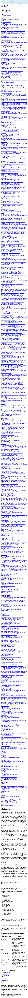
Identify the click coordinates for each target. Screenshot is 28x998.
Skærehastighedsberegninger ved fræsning (10, 799)
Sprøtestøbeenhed (5, 229)
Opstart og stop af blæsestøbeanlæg (9, 573)
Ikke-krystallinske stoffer (6, 41)
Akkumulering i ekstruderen (18, 578)
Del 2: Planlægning (13, 322)
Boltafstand (7, 262)
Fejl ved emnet (4, 666)
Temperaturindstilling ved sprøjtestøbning (10, 423)
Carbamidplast (4, 142)
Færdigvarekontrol (23, 698)
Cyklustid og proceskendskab (12, 287)
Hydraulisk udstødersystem (19, 374)
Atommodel (3, 32)
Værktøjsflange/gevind (6, 453)
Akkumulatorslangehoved (6, 578)
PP (7, 426)
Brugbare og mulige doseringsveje (14, 240)
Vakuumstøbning (13, 685)
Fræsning (3, 797)
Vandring (25, 560)
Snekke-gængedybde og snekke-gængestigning (11, 238)
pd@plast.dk (3, 995)
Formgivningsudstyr (5, 731)
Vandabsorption (9, 84)
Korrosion (9, 170)
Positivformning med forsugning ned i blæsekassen (12, 602)
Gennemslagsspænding (6, 80)
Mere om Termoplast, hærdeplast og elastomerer (16, 42)
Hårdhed (3, 76)
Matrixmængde (18, 155)
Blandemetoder (4, 719)
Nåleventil (24, 365)
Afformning (6, 615)
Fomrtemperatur (11, 637)
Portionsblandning (5, 720)
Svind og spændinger (10, 531)
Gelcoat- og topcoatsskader (18, 700)
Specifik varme (19, 71)
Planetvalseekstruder (5, 517)
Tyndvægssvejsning (5, 788)
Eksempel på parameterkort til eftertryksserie (11, 336)
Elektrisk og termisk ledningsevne (8, 169)
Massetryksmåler (12, 478)
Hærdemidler (4, 127)
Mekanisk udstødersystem (6, 374)
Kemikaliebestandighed (18, 84)
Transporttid (7, 717)
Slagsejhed (7, 76)
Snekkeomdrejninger (17, 249)
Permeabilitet (16, 85)
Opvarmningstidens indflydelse (8, 632)
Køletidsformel (23, 269)
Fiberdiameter (4, 165)
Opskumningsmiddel (5, 436)
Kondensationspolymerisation (18, 37)
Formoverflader (10, 620)
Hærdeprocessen (11, 124)
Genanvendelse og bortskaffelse (8, 193)
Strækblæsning (17, 589)
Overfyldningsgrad (14, 717)
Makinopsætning (4, 726)
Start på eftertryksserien (13, 334)
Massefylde (3, 84)
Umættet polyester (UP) (6, 122)
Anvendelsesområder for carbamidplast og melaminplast (13, 147)
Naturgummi (12, 762)
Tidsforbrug (7, 280)
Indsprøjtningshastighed (6, 330)
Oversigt (13, 156)
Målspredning (22, 352)
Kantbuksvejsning (23, 787)
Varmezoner (20, 453)
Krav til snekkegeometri (6, 463)
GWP (4, 744)
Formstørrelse (4, 651)
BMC (2, 755)
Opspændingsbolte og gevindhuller (8, 260)
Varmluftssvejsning (5, 786)
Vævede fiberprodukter (10, 151)
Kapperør (19, 507)
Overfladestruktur (5, 411)
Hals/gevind (24, 566)
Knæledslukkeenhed (20, 222)
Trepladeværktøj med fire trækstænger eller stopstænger (13, 389)
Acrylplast (3, 107)
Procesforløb (3, 614)
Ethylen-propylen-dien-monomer (8, 778)
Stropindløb (20, 364)
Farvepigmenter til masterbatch (8, 433)
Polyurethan (3, 138)
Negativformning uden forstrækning (9, 605)
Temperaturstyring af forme (7, 654)
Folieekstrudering (4, 520)
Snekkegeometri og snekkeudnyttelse (9, 237)
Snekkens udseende (5, 482)
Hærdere (23, 134)
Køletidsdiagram (15, 269)
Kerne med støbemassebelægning (15, 648)
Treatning (13, 522)
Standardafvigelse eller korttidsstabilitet (9, 352)
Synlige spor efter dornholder (13, 499)
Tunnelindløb (10, 362)
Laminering (16, 542)
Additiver (15, 747)
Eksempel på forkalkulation (7, 277)
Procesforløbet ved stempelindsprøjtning (10, 214)
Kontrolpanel (4, 467)
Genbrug (3, 195)
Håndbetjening (13, 302)
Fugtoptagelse (19, 169)
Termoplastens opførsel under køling (9, 640)
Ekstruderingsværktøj (5, 480)
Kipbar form (3, 580)
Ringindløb (3, 365)
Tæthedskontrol (18, 570)
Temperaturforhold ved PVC (19, 476)
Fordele (2, 764)
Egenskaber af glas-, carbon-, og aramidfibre (11, 167)
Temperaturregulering (5, 392)
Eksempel (3, 197)
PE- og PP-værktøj (11, 530)
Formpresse (17, 757)
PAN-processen (12, 162)
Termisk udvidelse (12, 71)
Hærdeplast (3, 121)
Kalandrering (22, 542)
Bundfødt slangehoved (16, 558)
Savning (6, 804)
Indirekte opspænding (15, 259)
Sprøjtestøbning (4, 209)
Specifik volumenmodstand (7, 78)
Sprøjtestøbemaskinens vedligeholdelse (9, 312)
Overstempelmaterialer (6, 660)
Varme (2, 475)
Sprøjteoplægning (12, 679)
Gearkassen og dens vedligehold (8, 451)
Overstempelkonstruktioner (17, 660)
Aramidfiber (3, 166)
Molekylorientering (5, 45)
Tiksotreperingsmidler (5, 129)
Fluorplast (17, 109)
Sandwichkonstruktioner (14, 691)
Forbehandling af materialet (7, 511)
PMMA (19, 426)
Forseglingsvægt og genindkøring (8, 339)
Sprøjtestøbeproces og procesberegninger (10, 266)
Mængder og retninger (10, 152)
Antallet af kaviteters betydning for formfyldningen (14, 331)
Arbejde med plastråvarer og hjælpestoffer (10, 183)
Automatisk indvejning (14, 504)
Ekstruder (8, 445)
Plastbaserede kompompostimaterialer (9, 171)
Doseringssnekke (10, 473)
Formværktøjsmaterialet (6, 733)
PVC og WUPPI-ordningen (7, 202)
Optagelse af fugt (4, 626)
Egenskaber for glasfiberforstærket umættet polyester (12, 174)
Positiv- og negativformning (7, 597)
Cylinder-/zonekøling (12, 454)
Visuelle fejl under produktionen (8, 495)
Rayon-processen (4, 162)
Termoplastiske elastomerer (7, 116)
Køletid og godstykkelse (6, 269)
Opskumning (10, 716)
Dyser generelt (9, 526)
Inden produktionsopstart (6, 282)
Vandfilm (3, 531)
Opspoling (7, 547)
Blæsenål (3, 582)
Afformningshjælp (15, 619)
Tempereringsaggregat (14, 263)
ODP (2, 744)
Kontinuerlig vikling (21, 690)
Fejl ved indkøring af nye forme (8, 671)
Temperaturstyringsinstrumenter (14, 468)
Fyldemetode (14, 733)
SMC (4, 755)
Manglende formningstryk (12, 672)
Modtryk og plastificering (13, 245)
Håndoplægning (4, 679)
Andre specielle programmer (15, 311)
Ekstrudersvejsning (13, 786)
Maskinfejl (3, 728)
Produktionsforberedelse (6, 284)
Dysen (2, 560)
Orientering (10, 148)
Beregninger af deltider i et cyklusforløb (10, 267)
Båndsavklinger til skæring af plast (8, 805)
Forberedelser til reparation (7, 729)
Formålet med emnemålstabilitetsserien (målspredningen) (13, 347)
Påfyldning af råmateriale (10, 472)
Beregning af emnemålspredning (8, 348)
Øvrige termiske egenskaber (7, 69)
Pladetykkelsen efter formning (12, 641)
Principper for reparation (6, 700)
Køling (12, 480)
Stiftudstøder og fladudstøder (7, 377)
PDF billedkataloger (9, 19)
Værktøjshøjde (9, 285)
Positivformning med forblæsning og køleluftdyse (13, 601)
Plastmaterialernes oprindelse (12, 25)
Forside (2, 8)
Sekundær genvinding (15, 196)
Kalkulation (3, 276)
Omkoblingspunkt (9, 329)
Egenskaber (3, 99)
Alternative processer (10, 586)
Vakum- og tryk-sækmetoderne (14, 684)
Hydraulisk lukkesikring (17, 318)
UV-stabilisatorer (20, 47)
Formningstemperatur (17, 636)
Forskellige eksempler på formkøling (9, 398)
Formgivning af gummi (18, 761)
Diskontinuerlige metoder (6, 677)
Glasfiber (3, 151)
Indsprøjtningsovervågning (16, 304)
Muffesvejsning (4, 787)
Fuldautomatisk (4, 303)
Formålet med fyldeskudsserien (8, 326)
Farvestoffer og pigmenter (17, 49)
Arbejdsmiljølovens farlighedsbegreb (9, 185)
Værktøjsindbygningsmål (17, 284)
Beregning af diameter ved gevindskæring (10, 802)
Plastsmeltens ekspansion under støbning (10, 414)
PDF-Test (3, 19)
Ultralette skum (13, 709)
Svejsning (8, 525)
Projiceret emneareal (21, 271)
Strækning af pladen (5, 635)
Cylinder (17, 451)
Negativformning (4, 604)
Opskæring (8, 522)
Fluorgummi (3, 775)
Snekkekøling (7, 466)
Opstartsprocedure (5, 574)
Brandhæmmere (4, 53)
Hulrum (11, 653)
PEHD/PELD (4, 426)
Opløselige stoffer (5, 50)
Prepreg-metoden (13, 681)
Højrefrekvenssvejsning (6, 789)
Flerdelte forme (4, 569)
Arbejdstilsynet (4, 180)
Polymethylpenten (17, 91)
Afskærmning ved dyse (12, 316)
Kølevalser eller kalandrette (7, 540)
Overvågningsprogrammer (14, 303)
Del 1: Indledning (5, 322)
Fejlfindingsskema (5, 575)
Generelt (2, 730)
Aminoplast (3, 140)
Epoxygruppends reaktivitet (14, 134)
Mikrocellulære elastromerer (16, 712)
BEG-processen (19, 162)
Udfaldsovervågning (5, 306)
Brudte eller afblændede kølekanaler (9, 400)
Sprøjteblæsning (4, 591)
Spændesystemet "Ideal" (16, 262)
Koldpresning (4, 684)
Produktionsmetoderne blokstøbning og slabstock (12, 724)
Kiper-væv (9, 158)
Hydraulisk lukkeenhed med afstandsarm (17, 224)
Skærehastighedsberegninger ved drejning (10, 796)
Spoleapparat (7, 533)
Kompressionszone (9, 481)
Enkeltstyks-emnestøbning (6, 722)
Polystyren (3, 94)
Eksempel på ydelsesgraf (6, 494)
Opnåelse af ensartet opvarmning (8, 611)
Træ (1, 648)
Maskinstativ (21, 219)
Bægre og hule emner (8, 507)
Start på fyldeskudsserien (17, 330)
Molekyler (12, 31)
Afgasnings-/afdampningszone (7, 455)
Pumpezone (17, 481)
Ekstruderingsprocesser (6, 518)
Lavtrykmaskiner (22, 720)
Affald (17, 192)
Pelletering (3, 446)
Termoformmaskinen (5, 593)
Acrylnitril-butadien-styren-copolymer (14, 95)
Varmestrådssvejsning (16, 789)
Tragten (2, 472)
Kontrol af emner (4, 664)
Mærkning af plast (16, 205)
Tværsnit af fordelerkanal (14, 367)
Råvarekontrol (14, 490)
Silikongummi (4, 773)
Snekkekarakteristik (5, 484)
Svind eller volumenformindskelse (14, 405)
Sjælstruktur (19, 411)
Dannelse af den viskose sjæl (7, 407)
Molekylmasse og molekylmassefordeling (10, 44)
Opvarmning (3, 608)
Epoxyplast (3, 133)
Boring (2, 801)
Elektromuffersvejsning (13, 787)
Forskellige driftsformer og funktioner (9, 300)
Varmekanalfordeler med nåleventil (14, 365)
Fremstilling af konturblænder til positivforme (11, 657)
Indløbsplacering (4, 367)
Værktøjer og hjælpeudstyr (7, 355)
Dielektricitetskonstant (16, 80)
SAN (13, 426)
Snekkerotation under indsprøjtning (9, 309)
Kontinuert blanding (13, 720)
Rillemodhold (16, 370)
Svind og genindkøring (10, 335)
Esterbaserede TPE (7, 118)
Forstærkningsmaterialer (18, 438)
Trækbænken (18, 531)
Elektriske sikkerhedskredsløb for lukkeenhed (11, 317)
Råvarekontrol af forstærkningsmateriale (17, 697)
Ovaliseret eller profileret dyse (7, 561)
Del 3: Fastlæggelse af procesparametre (9, 325)
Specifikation (4, 490)
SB (11, 426)
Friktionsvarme (4, 477)
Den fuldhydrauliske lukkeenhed (8, 222)
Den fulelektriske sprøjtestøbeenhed (9, 231)
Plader (16, 446)
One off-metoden (4, 691)
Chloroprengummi (5, 780)
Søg (1, 22)
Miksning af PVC (16, 515)
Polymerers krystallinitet (6, 40)
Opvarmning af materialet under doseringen (15, 246)
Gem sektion (6, 13)
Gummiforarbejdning (5, 760)
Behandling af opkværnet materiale (8, 513)
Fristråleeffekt (4, 362)
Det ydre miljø (4, 189)
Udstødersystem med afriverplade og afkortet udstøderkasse (13, 385)
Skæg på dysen (7, 497)
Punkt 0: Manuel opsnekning (7, 289)
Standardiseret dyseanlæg (14, 253)
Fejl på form (20, 666)
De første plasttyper (5, 24)
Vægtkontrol (19, 560)
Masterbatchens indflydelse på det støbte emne (11, 432)
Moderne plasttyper (14, 24)
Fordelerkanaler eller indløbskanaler (14, 366)
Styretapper (10, 565)
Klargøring (3, 486)
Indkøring (7, 596)
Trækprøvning (22, 508)
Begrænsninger (7, 764)
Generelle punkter (15, 725)
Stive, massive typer (5, 708)
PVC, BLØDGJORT (9, 427)
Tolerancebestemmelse (6, 353)
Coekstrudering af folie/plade (7, 542)
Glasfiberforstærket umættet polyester (9, 173)
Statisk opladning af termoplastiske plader (15, 629)
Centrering (13, 503)
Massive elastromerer (5, 712)
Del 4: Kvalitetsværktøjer (6, 351)
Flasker (15, 507)
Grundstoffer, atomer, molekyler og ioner (10, 29)
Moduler (2, 20)
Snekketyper (23, 460)
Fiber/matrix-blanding (5, 156)
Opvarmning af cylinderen (6, 476)
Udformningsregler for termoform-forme (10, 650)
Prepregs (23, 164)
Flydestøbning (20, 309)
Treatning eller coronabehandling (8, 356)
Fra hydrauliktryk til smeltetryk (12, 248)
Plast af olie (3, 206)
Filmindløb (9, 364)
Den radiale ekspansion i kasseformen (9, 417)
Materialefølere (23, 504)
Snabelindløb (16, 362)
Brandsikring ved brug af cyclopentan (17, 742)
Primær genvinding (5, 196)
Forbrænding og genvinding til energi (9, 201)
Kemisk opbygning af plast (7, 28)
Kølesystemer (4, 397)
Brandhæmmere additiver (6, 748)
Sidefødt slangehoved (5, 558)
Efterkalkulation (8, 281)
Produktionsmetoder (5, 721)
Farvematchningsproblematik (7, 435)
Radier (13, 651)
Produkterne (3, 445)
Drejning (3, 795)
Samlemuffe (13, 533)
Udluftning (3, 734)
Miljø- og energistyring (10, 192)
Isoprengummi (4, 770)
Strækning (16, 480)
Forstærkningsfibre (5, 149)
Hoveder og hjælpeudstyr (6, 577)
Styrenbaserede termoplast (6, 93)
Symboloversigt (13, 556)
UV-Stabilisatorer (15, 440)
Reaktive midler (23, 54)
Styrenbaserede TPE (5, 117)
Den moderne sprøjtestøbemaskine (8, 215)
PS (9, 426)
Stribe (2, 588)
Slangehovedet (4, 557)
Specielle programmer (5, 307)
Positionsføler (17, 561)
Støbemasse (5, 648)
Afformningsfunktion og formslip (19, 375)
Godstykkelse (11, 583)
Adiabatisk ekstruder (10, 487)
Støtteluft (23, 561)
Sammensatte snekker (5, 462)
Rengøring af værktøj (5, 503)
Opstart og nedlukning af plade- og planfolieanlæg (13, 544)
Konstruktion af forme (6, 645)
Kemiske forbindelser (20, 31)
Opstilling (3, 596)
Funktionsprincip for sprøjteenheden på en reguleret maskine (11, 219)
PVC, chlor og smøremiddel (12, 516)
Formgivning (3, 405)
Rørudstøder (17, 377)
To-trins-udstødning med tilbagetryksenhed (10, 378)
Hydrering (7, 200)
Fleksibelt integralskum (6, 713)
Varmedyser (3, 366)
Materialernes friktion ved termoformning (18, 626)
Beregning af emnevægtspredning (17, 346)
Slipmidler (8, 440)
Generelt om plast (7, 22)
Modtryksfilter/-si (4, 478)
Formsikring (18, 568)
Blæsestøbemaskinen (5, 556)
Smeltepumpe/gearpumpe (6, 508)
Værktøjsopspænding (5, 256)
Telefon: (9, 995)
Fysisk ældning (4, 71)
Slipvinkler (9, 651)
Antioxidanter (12, 47)
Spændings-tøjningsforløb (11, 75)
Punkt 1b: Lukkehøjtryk (13, 290)
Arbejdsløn (13, 280)
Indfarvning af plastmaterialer (7, 431)
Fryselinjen (3, 522)
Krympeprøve (15, 508)
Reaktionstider (4, 716)
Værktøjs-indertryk (5, 272)
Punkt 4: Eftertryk (15, 293)
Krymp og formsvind (5, 627)
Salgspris (3, 281)
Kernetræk (10, 308)
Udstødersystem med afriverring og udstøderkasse (13, 386)
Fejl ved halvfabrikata (12, 666)
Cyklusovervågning (5, 304)
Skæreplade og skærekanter (15, 566)
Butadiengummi (4, 768)
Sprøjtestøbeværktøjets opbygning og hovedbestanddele (13, 360)
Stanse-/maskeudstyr (10, 570)
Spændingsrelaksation (22, 75)
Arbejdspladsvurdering (6, 182)
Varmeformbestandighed (14, 343)
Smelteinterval (9, 68)
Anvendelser (14, 764)
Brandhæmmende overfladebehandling (9, 55)
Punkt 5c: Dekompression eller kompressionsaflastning (12, 296)
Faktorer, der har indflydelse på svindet (9, 628)
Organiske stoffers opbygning (7, 33)
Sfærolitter (3, 42)
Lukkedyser (11, 254)
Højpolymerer (4, 34)
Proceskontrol (11, 491)
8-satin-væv (7, 160)
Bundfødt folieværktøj (15, 521)
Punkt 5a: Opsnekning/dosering (10, 295)
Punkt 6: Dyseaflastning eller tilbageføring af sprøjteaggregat (13, 297)
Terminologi (3, 25)
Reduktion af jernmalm (20, 200)
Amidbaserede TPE (16, 118)
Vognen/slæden (7, 562)
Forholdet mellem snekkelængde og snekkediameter (14, 457)
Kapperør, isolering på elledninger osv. (9, 447)
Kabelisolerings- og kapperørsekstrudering (10, 549)
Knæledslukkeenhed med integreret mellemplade (12, 227)
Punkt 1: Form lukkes (19, 289)
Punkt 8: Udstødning (12, 299)
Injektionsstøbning (5, 762)
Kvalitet (8, 490)
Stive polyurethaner (5, 707)
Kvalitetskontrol (8, 582)
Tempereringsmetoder (5, 655)
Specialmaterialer (12, 649)
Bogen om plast (18, 19)
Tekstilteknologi (4, 157)
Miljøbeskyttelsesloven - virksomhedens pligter (11, 191)
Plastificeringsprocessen (20, 473)
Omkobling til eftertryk (16, 349)
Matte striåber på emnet (15, 498)
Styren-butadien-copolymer (12, 94)
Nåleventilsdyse (4, 255)
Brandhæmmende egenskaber (17, 129)
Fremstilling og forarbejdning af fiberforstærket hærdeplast (12, 675)
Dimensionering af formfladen (7, 657)
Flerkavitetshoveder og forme (7, 589)
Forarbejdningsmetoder (11, 99)
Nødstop (25, 318)
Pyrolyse (3, 200)
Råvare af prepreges (5, 698)
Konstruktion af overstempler (7, 659)
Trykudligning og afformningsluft (13, 618)
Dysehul (8, 251)
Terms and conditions (5, 996)
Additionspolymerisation (6, 37)
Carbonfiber (3, 161)
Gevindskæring (7, 801)
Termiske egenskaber (5, 64)
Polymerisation (4, 36)
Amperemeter (4, 468)
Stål (7, 649)
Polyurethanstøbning (5, 706)
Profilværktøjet (4, 537)
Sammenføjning (4, 782)
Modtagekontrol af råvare (6, 737)
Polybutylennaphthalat (20, 108)
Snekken (20, 457)
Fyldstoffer (3, 62)
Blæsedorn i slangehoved (6, 579)
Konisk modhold (9, 370)
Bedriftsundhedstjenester (13, 180)
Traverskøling (4, 454)
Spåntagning (3, 793)
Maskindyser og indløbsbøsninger (8, 250)
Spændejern (23, 259)
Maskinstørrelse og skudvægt (7, 278)
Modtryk (3, 247)
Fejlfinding (3, 287)
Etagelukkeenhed (4, 226)
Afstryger (24, 569)
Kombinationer (4, 148)
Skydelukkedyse (12, 255)
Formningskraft (4, 637)
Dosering (3, 246)
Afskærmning (4, 316)
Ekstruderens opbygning (6, 450)
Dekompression (8, 247)
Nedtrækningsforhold (18, 526)
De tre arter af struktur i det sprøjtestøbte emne (11, 410)
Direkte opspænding (5, 259)
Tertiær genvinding (5, 198)
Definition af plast (23, 24)
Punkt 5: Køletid (10, 294)
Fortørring (21, 472)
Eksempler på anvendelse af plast (10, 27)
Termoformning (4, 592)
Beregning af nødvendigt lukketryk (8, 271)
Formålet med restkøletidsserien (14, 342)
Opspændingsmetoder (5, 258)
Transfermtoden (11, 757)
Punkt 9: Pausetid (21, 299)
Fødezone (3, 481)
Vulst (17, 530)
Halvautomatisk (20, 302)
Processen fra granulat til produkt (8, 471)
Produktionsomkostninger (21, 280)
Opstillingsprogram (5, 302)
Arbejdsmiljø (3, 176)
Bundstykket (3, 568)
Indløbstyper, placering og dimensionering (10, 361)
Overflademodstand (17, 78)
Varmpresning (4, 680)
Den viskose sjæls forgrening (7, 419)
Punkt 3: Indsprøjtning (17, 291)
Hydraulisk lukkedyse (21, 255)
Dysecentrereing (13, 251)
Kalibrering (20, 530)
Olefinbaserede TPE (14, 117)
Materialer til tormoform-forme (7, 646)
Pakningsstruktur (12, 411)
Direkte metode (4, 757)
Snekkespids (14, 463)
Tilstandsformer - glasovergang (8, 65)
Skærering (3, 570)
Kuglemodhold (23, 370)
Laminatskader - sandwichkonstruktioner (17, 703)
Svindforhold (22, 324)
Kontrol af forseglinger (6, 725)
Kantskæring (17, 543)
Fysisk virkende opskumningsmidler (9, 59)
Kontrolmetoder (4, 693)
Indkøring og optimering (6, 489)
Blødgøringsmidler (11, 58)
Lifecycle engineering (5, 207)
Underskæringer (13, 622)
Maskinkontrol (13, 738)
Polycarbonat (12, 109)
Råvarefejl (8, 728)
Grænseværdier (4, 184)
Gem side (5, 11)
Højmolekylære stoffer (19, 33)
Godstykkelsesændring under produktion (16, 500)
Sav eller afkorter (23, 537)
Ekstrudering (7, 8)
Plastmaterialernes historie (6, 23)
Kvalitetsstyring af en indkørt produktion (10, 324)
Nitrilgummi (3, 765)
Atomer (8, 31)
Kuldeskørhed (10, 72)
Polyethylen (3, 91)
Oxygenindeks (10, 87)
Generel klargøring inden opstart (8, 485)
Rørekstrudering (4, 529)
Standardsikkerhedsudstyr (6, 315)
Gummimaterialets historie (6, 761)
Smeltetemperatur (19, 326)
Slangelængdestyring (11, 580)
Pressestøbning (20, 679)
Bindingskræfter (18, 32)
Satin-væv (14, 158)
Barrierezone (13, 462)
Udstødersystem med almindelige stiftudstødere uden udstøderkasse (11, 384)
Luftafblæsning (4, 308)
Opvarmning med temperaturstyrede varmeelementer (12, 613)
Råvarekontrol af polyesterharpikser (9, 695)
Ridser (2, 497)
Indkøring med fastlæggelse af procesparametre (11, 321)
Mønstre (2, 152)
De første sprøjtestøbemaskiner (8, 210)
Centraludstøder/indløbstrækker (8, 369)
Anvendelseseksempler (22, 99)
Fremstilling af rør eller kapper (7, 543)
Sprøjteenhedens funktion (6, 236)
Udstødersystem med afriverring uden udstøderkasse (13, 388)
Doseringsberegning (13, 275)
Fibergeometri (4, 155)
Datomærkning (4, 402)
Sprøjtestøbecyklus (5, 286)
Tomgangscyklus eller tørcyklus (20, 308)
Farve (10, 130)
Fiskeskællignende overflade (17, 497)
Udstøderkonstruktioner (6, 373)
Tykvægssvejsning (5, 784)
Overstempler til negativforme (7, 662)
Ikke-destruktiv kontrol (6, 740)
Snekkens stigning (11, 459)
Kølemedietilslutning (22, 398)
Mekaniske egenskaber (6, 73)
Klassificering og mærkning (14, 184)
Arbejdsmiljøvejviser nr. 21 (17, 182)
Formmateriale (4, 565)
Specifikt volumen (22, 275)
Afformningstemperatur (6, 617)
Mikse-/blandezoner (21, 462)
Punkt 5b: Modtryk (15, 295)
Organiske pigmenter (13, 50)
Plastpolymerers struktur (6, 38)
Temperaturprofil (22, 482)
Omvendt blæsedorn (17, 569)
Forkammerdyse (4, 254)
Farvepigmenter (21, 748)
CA (21, 426)
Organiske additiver (5, 54)
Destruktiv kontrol (15, 740)
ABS (16, 426)
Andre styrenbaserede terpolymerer (13, 96)
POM (15, 427)
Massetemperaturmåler (22, 478)
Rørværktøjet (4, 530)
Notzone (17, 455)
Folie (14, 446)
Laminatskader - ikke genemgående (9, 702)
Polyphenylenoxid (5, 109)
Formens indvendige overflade (20, 565)
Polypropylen (9, 91)
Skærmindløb (4, 364)
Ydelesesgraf (11, 493)
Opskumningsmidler (20, 58)
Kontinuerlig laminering (11, 690)
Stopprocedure (12, 574)
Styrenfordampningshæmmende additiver (10, 131)
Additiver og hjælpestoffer (16, 436)
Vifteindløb (14, 364)
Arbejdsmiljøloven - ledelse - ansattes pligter (11, 179)
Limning (2, 792)
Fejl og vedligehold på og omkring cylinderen (11, 456)
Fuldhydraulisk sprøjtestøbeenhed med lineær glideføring (12, 231)
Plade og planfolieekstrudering (7, 539)
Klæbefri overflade (5, 130)
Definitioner (16, 744)
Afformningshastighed (6, 619)
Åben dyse (3, 251)
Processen (13, 445)
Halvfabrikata (17, 153)
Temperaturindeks (18, 72)
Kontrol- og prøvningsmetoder (7, 735)
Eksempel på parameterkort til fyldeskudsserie (13, 332)
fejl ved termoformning (14, 664)
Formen (2, 564)
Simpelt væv (3, 158)
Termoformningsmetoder (19, 597)
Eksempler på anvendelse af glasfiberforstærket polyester (13, 175)
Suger (17, 472)
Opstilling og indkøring (6, 595)
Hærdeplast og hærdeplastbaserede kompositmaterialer (10, 203)
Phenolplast (9, 138)
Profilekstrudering (5, 535)
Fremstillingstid (16, 395)
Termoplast (3, 89)
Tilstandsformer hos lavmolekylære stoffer (10, 67)
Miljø (2, 743)
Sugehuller (6, 653)
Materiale (3, 641)
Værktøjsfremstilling (20, 356)
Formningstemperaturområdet (11, 633)
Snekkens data (4, 464)
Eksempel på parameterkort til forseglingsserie (11, 340)
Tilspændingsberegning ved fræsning (9, 800)
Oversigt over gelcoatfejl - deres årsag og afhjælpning (13, 704)
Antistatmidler (4, 58)
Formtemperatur (11, 644)
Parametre (15, 148)
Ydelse (16, 484)
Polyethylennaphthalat (10, 108)
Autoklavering (7, 688)
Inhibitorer (15, 127)
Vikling (2, 688)
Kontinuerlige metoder (6, 689)
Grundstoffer (3, 31)
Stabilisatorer (10, 46)
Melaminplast (4, 144)
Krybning (3, 75)
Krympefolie (13, 528)
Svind (2, 395)
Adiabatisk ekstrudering (13, 449)
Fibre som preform (9, 153)
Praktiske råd (6, 622)
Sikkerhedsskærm (22, 556)
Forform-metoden (5, 681)
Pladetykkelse (8, 636)
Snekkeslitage (9, 241)
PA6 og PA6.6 (20, 427)
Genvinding (7, 195)
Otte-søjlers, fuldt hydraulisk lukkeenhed (18, 226)
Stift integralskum (14, 708)
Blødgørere (3, 438)
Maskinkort (3, 285)
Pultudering (3, 690)
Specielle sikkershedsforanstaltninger (9, 320)
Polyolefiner (3, 90)
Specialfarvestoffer (9, 51)
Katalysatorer (4, 747)
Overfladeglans (9, 395)
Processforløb (4, 715)
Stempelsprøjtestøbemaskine (7, 211)
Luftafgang (17, 637)
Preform (10, 591)
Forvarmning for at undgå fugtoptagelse (14, 512)
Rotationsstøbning (5, 675)
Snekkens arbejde (23, 480)
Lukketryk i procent (13, 272)
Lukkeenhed (3, 220)
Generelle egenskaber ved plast (8, 63)
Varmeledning (4, 72)
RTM (22, 684)
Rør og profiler (9, 446)
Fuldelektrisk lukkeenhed (19, 228)
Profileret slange (12, 560)
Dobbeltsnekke (21, 463)
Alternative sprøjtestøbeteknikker (8, 442)
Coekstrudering (4, 449)
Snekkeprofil (3, 240)
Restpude (21, 334)
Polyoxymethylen (15, 107)
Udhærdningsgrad (5, 125)
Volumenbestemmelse (15, 460)
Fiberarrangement (11, 155)
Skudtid (2, 717)
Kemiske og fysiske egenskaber (8, 82)
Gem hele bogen (7, 15)
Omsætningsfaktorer (16, 247)
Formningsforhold (5, 598)
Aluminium (3, 649)
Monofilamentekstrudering (7, 546)
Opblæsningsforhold (10, 524)
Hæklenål (3, 370)
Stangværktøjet (4, 538)
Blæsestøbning (21, 447)
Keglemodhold (4, 371)
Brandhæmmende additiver (20, 87)
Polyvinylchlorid (4, 98)
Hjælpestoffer (4, 126)
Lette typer (13, 713)
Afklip (2, 562)
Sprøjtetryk (12, 327)
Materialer (3, 404)
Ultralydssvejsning (5, 791)
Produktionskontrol (14, 698)
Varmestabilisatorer (5, 47)
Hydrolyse (12, 200)
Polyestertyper (4, 124)
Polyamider (8, 107)
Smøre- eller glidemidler (6, 49)
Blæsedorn (10, 569)
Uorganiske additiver (14, 54)
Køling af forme (11, 667)
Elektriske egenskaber (5, 77)
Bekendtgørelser (9, 744)
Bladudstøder (23, 377)
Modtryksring (24, 558)
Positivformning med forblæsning (8, 600)
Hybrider (9, 165)
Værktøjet (3, 547)
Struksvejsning (21, 786)
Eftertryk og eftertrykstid (18, 329)
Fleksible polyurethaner (6, 711)
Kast (5, 395)
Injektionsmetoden (5, 685)
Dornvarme (12, 484)
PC (23, 426)
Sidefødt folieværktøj (5, 521)
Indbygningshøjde (11, 568)
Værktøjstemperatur (5, 327)
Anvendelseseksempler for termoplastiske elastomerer (13, 120)
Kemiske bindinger (10, 32)
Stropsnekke (3, 473)
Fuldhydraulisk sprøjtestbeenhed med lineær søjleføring (13, 233)
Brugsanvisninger (21, 185)
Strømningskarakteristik (6, 515)
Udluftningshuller (5, 566)
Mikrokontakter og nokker (6, 218)
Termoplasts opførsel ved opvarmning (9, 631)
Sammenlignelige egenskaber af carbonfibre (10, 164)
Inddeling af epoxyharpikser (7, 135)
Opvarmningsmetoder (5, 609)
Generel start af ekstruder (11, 486)
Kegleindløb (22, 362)
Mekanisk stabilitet (12, 668)
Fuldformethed (13, 635)
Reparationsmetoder (5, 699)
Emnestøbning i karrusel (18, 722)
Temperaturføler (4, 469)
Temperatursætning (14, 482)
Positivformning (12, 598)
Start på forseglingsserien (14, 338)
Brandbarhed (3, 87)
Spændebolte (14, 453)
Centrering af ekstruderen (17, 562)
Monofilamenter (22, 446)
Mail (20, 994)
